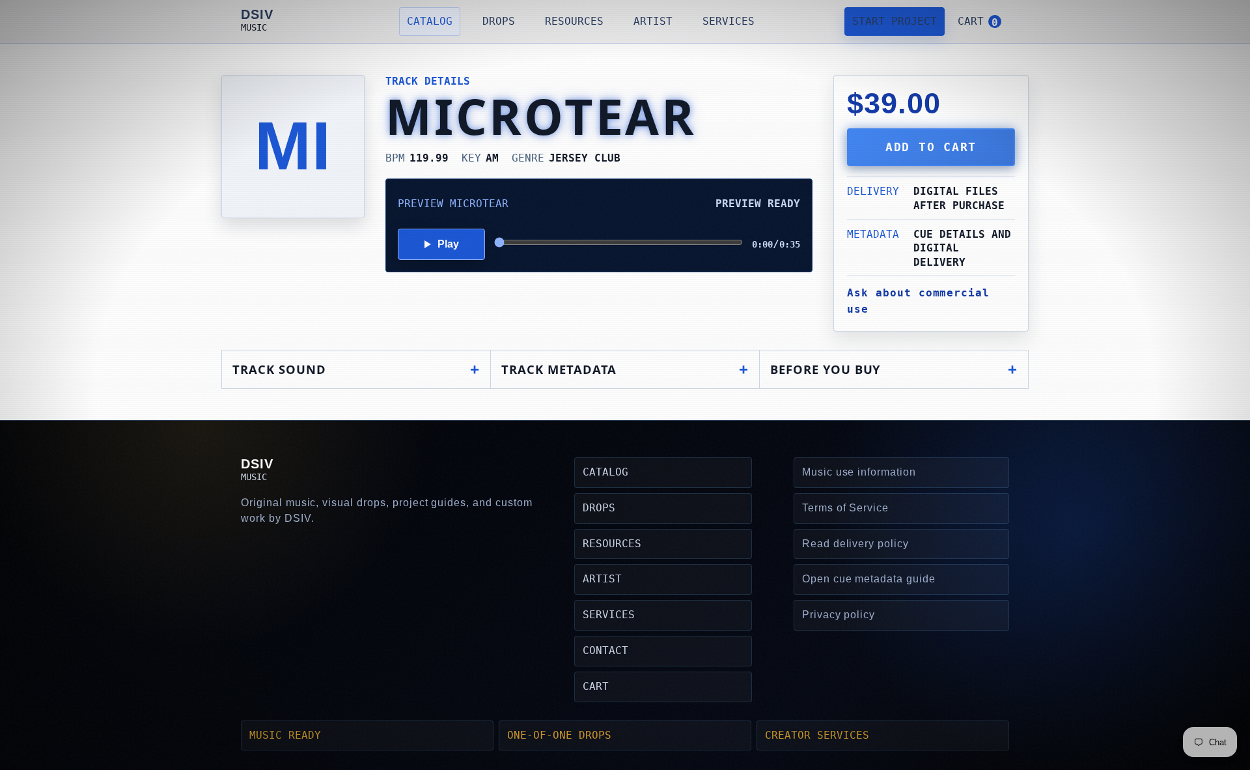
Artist (653, 21)
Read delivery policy (855, 543)
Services (728, 21)
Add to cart (931, 147)
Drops (498, 21)
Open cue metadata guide (869, 578)
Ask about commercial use (918, 301)
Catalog (429, 21)
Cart (596, 686)
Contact (605, 650)
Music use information (859, 472)
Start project (894, 21)
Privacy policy (838, 614)
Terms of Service (845, 507)
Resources (574, 21)
